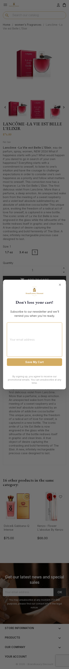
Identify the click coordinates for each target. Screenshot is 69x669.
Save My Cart (34, 362)
